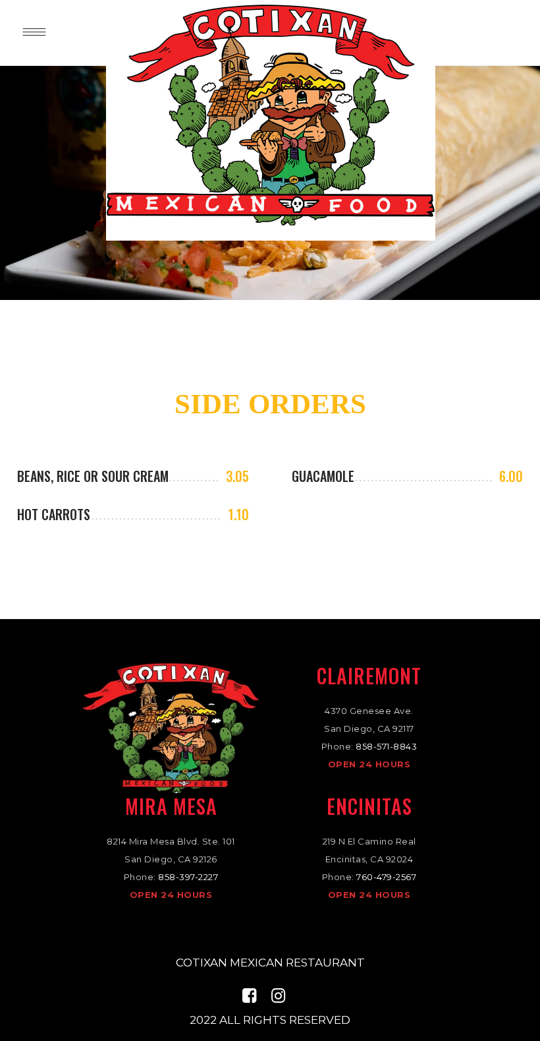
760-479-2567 (386, 877)
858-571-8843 (386, 746)
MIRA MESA (171, 806)
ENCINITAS (369, 806)
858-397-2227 (188, 877)
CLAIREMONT (369, 675)
